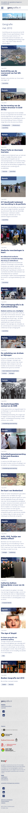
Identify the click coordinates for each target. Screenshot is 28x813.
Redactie (3, 704)
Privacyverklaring (5, 801)
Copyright (3, 707)
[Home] (14, 7)
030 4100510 (4, 778)
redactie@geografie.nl (6, 706)
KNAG (2, 775)
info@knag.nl (4, 777)
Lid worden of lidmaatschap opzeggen (10, 783)
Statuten (3, 802)
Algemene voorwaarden (7, 799)
